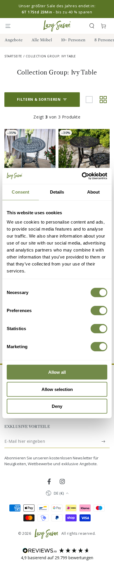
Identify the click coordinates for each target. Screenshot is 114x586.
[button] (92, 26)
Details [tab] (57, 192)
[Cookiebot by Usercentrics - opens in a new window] (82, 176)
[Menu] (10, 26)
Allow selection (57, 389)
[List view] (89, 99)
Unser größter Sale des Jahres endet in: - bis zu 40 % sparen (57, 9)
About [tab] (93, 192)
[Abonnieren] (104, 441)
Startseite (13, 56)
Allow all (57, 372)
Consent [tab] (20, 192)
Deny (57, 406)
